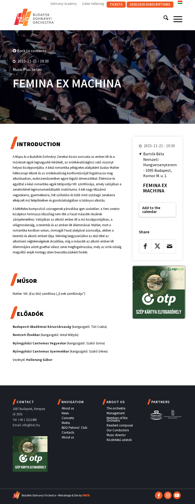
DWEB (86, 495)
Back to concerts (31, 50)
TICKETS (116, 4)
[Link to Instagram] (168, 495)
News (65, 413)
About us (68, 408)
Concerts (68, 418)
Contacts (68, 432)
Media (66, 423)
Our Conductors (118, 430)
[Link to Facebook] (158, 495)
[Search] (163, 18)
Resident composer (120, 425)
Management (116, 413)
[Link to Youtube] (177, 495)
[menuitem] (63, 4)
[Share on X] (157, 246)
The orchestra (116, 408)
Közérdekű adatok (119, 440)
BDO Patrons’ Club (74, 427)
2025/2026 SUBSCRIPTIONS (150, 4)
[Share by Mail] (169, 246)
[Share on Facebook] (145, 246)
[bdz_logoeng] (34, 16)
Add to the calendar (151, 209)
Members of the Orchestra (117, 419)
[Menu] (175, 18)
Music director (116, 435)
